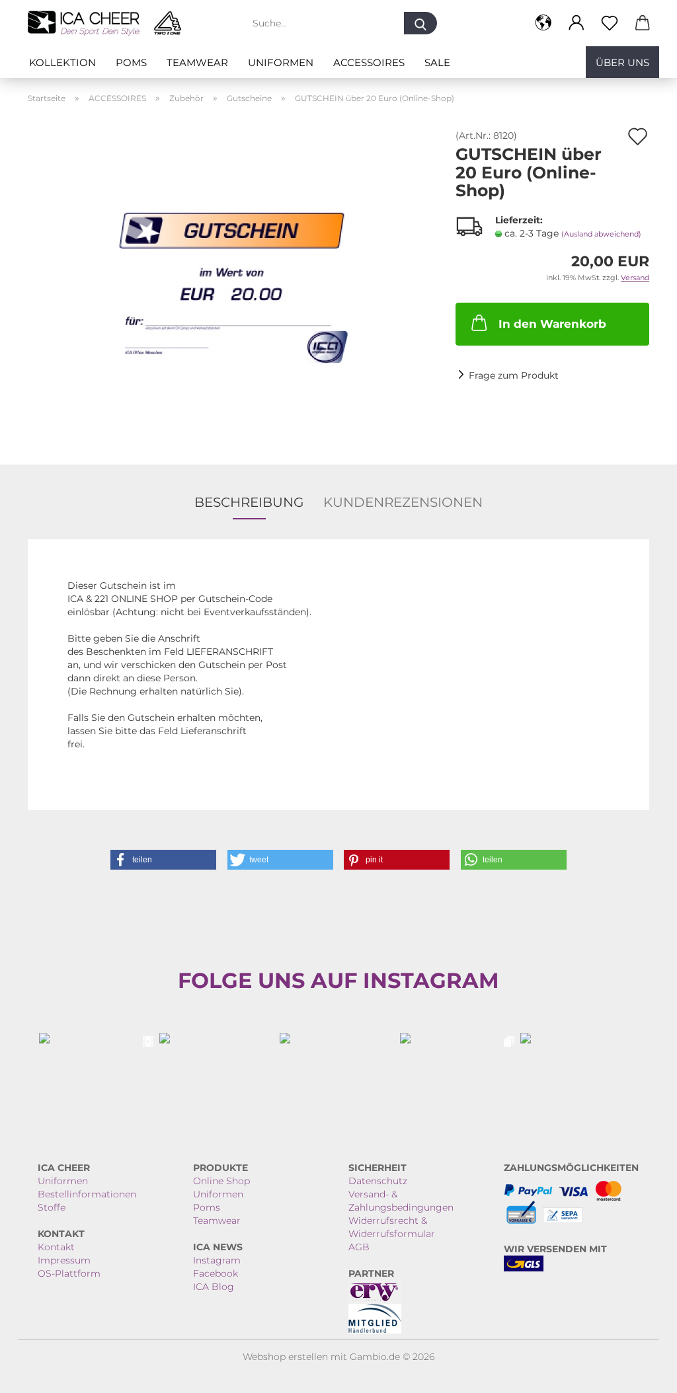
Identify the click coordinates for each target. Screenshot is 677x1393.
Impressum (64, 1260)
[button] (543, 23)
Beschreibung (248, 502)
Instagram (217, 1260)
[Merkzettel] (609, 23)
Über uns (622, 62)
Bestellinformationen (87, 1194)
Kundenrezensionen (403, 502)
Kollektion (62, 62)
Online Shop (221, 1181)
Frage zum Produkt (514, 375)
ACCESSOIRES (369, 62)
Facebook (215, 1273)
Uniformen (280, 62)
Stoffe (51, 1207)
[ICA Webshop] (109, 23)
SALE (437, 62)
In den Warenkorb (552, 323)
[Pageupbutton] (640, 1373)
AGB (359, 1247)
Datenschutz (377, 1181)
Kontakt (56, 1247)
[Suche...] (420, 23)
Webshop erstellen (285, 1357)
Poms (131, 62)
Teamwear (197, 62)
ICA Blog (213, 1287)
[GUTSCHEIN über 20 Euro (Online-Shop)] (232, 279)
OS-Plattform (69, 1273)
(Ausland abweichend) (601, 234)
